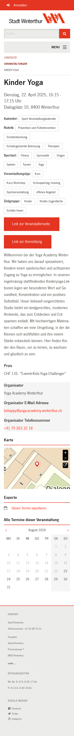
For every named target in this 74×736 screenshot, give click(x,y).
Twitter (15, 713)
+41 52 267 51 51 (33, 629)
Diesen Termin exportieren (29, 508)
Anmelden (20, 5)
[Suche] (64, 33)
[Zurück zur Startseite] (37, 19)
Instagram (17, 719)
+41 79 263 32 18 (18, 428)
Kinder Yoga (11, 70)
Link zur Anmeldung (31, 244)
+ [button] (65, 453)
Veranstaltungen (15, 63)
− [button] (65, 458)
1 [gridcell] (56, 546)
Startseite (10, 57)
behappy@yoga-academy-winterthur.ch (33, 411)
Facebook (16, 708)
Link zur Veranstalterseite (35, 226)
